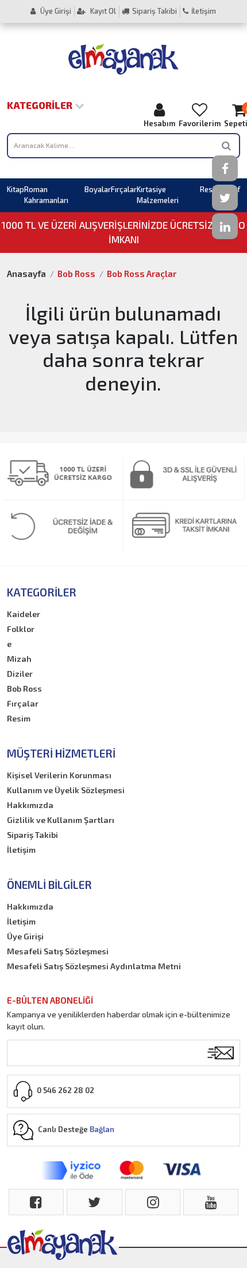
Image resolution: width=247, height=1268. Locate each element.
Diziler (20, 673)
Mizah (19, 659)
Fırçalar (124, 189)
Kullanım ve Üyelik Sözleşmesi (66, 790)
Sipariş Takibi (154, 10)
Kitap (15, 189)
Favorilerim (200, 123)
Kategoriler (41, 105)
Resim (210, 189)
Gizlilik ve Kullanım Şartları (60, 820)
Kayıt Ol (102, 10)
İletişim (203, 10)
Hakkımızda (30, 805)
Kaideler (23, 614)
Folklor (20, 629)
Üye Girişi (54, 10)
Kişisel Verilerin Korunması (59, 775)
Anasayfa (26, 273)
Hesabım (159, 123)
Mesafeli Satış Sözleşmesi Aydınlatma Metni (94, 966)
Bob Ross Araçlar (141, 273)
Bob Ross (76, 273)
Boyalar (97, 189)
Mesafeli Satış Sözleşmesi (58, 951)
